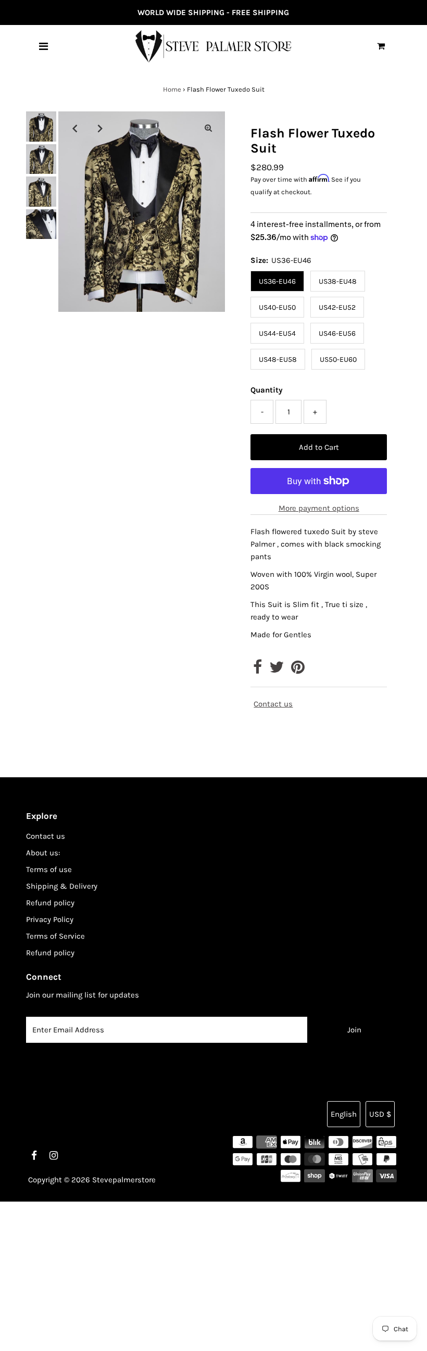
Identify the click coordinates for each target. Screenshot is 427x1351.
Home (172, 89)
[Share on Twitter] (276, 670)
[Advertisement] (213, 1274)
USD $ (380, 1114)
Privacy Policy (49, 919)
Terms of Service (55, 936)
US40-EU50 (277, 307)
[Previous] (75, 128)
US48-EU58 (278, 359)
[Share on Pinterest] (298, 670)
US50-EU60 (338, 359)
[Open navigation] (43, 46)
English (344, 1114)
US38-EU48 (338, 281)
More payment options (319, 508)
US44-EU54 (277, 333)
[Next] (100, 128)
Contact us (273, 704)
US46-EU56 (337, 333)
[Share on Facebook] (257, 670)
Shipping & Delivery (61, 886)
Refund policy (50, 902)
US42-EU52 (337, 307)
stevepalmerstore (124, 1179)
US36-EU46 (277, 281)
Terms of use (49, 869)
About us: (43, 852)
